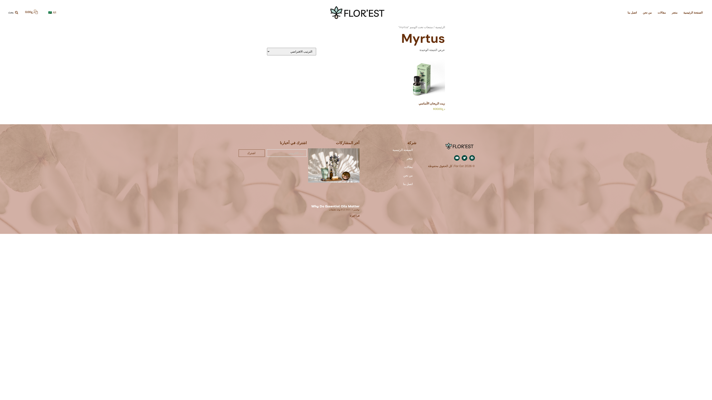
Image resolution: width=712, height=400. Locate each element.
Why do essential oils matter (335, 206)
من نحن (647, 12)
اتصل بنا (632, 12)
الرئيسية (440, 27)
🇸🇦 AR (52, 12)
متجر (675, 12)
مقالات (662, 12)
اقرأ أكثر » (355, 215)
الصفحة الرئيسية (693, 12)
